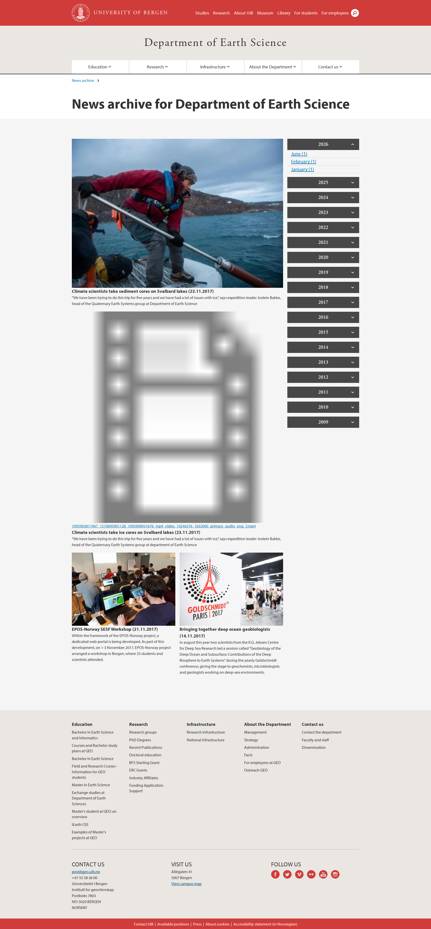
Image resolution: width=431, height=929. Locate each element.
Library (283, 13)
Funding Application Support (146, 788)
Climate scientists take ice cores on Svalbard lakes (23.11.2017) (136, 532)
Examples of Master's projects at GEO (89, 834)
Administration (256, 747)
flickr (313, 875)
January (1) (302, 169)
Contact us (328, 67)
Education (97, 67)
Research (221, 13)
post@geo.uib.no (86, 871)
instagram (337, 875)
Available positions (173, 924)
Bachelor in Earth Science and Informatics (92, 735)
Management (255, 732)
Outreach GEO (256, 770)
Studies (202, 13)
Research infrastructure (206, 732)
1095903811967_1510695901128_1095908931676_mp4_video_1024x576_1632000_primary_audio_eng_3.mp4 (164, 525)
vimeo (301, 875)
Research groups (143, 732)
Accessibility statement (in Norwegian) (265, 924)
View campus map (186, 883)
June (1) (299, 154)
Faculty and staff (315, 739)
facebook (277, 875)
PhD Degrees (140, 739)
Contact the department (321, 732)
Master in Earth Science (91, 784)
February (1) (303, 161)
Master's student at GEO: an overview (94, 814)
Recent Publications (145, 747)
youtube (325, 875)
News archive (83, 80)
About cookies (217, 924)
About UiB (243, 13)
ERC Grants (138, 770)
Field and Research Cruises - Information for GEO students (94, 772)
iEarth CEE (80, 824)
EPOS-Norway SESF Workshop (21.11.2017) (115, 629)
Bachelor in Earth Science (92, 758)
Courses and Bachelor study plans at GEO (94, 748)
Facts (248, 754)
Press (197, 924)
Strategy (251, 739)
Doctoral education (145, 754)
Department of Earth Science (215, 43)
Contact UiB (143, 924)
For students (306, 13)
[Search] (355, 13)
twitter (289, 875)
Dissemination (314, 747)
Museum (265, 13)
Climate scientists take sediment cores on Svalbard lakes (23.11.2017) (143, 291)
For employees (335, 13)
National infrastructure (205, 739)
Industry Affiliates (143, 777)
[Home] (81, 13)
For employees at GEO (262, 762)
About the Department (270, 67)
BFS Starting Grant (144, 762)
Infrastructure (213, 67)
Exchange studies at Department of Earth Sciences (89, 798)
